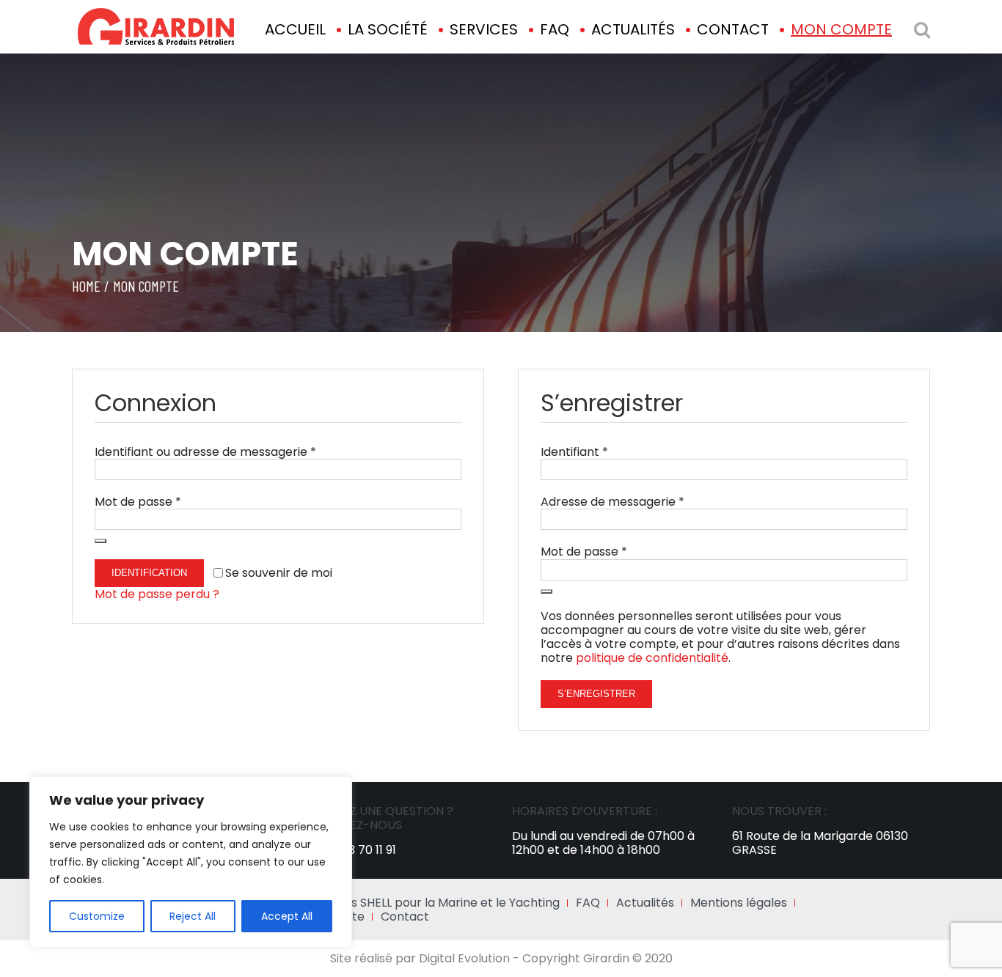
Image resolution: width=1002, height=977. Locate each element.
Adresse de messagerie (612, 501)
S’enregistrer (596, 693)
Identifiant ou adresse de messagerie (205, 451)
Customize (97, 916)
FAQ (588, 902)
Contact (405, 916)
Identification (149, 572)
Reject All (192, 916)
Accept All (286, 916)
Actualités (645, 902)
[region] (190, 862)
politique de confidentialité (652, 657)
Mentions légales (738, 902)
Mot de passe (138, 501)
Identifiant (574, 451)
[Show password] (100, 541)
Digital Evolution (464, 958)
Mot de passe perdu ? (157, 594)
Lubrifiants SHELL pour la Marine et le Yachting (429, 902)
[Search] (922, 29)
